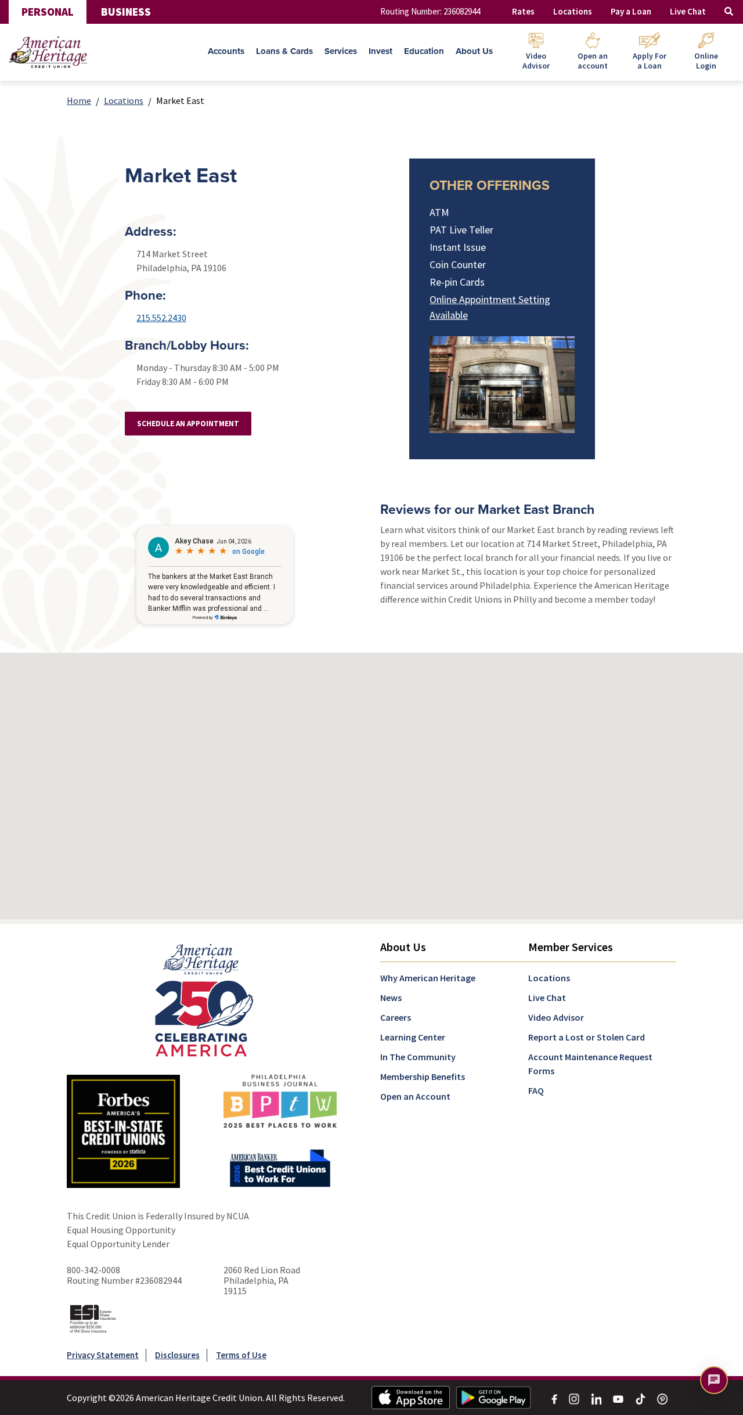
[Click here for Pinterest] (662, 1397)
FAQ (536, 1090)
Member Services (570, 946)
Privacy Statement (103, 1354)
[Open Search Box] (728, 12)
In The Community (418, 1057)
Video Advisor (556, 1017)
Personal (47, 12)
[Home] (48, 52)
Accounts (226, 51)
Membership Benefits (422, 1076)
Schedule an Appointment (188, 424)
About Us (474, 51)
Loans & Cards (284, 51)
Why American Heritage (427, 978)
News (391, 997)
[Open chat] (714, 1380)
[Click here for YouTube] (618, 1397)
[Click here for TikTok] (640, 1397)
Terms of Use (241, 1354)
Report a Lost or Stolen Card (586, 1037)
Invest (380, 51)
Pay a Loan (631, 11)
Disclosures (177, 1354)
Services (340, 51)
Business (126, 12)
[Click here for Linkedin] (596, 1397)
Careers (395, 1017)
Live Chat (688, 11)
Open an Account (415, 1096)
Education (424, 51)
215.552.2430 (161, 317)
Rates (523, 11)
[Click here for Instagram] (574, 1397)
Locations (572, 11)
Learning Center (412, 1037)
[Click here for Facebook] (554, 1397)
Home (79, 100)
